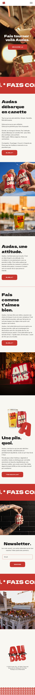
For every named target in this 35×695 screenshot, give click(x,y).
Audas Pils (14, 666)
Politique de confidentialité (17, 669)
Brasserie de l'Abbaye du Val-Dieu (17, 668)
